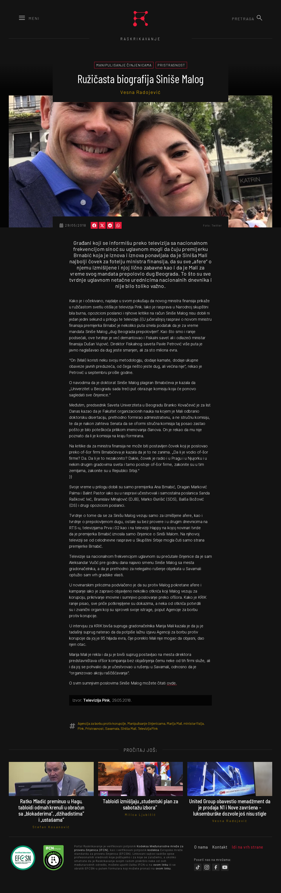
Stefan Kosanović (51, 827)
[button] (259, 18)
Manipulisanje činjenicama (146, 723)
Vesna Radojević (140, 92)
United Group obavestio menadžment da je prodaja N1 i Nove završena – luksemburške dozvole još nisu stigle (229, 807)
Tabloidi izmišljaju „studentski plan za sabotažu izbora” (140, 804)
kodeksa (153, 850)
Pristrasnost (94, 728)
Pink (81, 728)
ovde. (172, 683)
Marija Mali (174, 723)
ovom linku (160, 864)
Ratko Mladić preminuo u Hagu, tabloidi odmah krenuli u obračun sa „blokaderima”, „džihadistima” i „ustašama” (51, 810)
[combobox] (230, 18)
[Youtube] (225, 867)
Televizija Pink (148, 728)
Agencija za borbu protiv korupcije (102, 723)
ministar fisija (194, 723)
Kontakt (219, 846)
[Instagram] (207, 867)
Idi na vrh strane (247, 846)
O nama (201, 846)
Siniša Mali (128, 728)
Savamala (112, 728)
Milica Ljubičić (140, 814)
